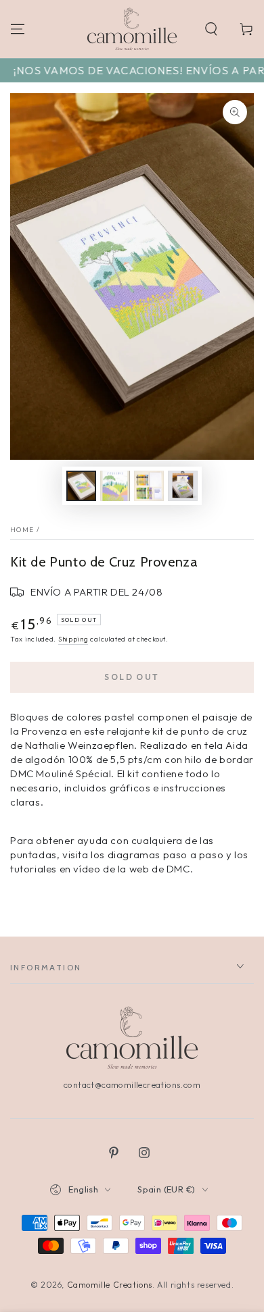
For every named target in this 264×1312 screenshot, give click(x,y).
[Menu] (17, 29)
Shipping (73, 639)
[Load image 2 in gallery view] (115, 486)
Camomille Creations (109, 1285)
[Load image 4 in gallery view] (183, 486)
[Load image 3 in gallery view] (149, 486)
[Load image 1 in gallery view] (81, 486)
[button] (211, 29)
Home (22, 529)
